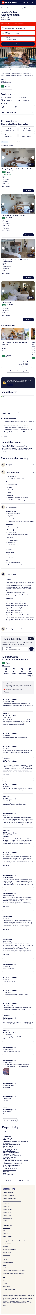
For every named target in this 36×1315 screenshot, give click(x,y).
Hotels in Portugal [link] (7, 1218)
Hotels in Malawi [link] (7, 1203)
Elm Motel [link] (6, 1171)
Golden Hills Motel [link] (8, 1148)
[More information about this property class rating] (8, 17)
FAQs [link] (4, 1230)
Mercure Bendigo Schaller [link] (11, 1152)
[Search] (31, 649)
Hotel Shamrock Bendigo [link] (10, 1149)
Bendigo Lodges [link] (8, 1146)
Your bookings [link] (6, 1228)
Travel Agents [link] (6, 1255)
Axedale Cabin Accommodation (15, 29)
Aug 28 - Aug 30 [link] (9, 136)
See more (4, 436)
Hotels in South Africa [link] (8, 1195)
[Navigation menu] (33, 2)
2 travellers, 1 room (11, 39)
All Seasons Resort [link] (8, 1140)
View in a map (6, 413)
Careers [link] (5, 1283)
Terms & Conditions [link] (8, 1262)
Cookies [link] (5, 1267)
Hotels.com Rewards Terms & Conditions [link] (13, 1273)
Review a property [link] (7, 1236)
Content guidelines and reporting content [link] (14, 1270)
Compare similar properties (19, 371)
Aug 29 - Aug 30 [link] (27, 130)
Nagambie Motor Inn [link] (9, 1151)
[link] (32, 7)
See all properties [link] (9, 8)
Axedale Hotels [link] (9, 1180)
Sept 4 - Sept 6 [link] (26, 136)
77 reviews (5, 666)
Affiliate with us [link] (7, 1243)
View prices (28, 190)
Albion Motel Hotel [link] (9, 1159)
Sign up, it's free (19, 385)
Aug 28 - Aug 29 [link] (9, 130)
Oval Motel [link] (6, 1167)
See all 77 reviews (6, 89)
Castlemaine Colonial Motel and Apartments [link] (16, 1141)
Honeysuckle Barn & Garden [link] (11, 1144)
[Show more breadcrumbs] (3, 1181)
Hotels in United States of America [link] (12, 1201)
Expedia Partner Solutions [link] (9, 1249)
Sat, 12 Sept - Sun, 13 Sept (13, 34)
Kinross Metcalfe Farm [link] (9, 1170)
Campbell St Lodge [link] (8, 1174)
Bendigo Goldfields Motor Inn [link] (12, 1155)
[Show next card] (34, 57)
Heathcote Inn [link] (7, 1138)
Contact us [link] (5, 1233)
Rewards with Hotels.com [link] (9, 1289)
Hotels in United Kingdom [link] (9, 1198)
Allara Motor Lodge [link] (9, 1154)
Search (18, 44)
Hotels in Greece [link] (7, 1212)
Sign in (10, 385)
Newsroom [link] (5, 1246)
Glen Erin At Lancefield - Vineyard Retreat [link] (15, 1160)
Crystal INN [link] (6, 1143)
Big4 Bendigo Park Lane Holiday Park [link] (14, 1162)
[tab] (6, 1132)
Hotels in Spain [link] (6, 1206)
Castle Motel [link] (7, 1136)
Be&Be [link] (5, 1173)
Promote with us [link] (7, 1252)
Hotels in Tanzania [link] (7, 1209)
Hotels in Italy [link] (6, 1220)
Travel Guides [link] (6, 1286)
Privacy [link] (4, 1265)
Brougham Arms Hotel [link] (9, 1157)
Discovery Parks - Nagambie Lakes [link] (13, 1163)
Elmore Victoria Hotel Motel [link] (11, 1165)
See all (3, 103)
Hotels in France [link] (7, 1215)
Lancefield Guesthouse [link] (10, 1168)
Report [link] (7, 692)
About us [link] (5, 1280)
